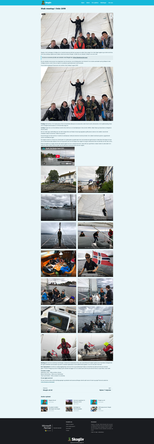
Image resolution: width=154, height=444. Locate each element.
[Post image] (44, 402)
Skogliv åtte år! (52, 400)
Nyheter (43, 14)
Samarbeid (68, 428)
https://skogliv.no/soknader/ (48, 382)
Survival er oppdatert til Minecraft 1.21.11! (79, 401)
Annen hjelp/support (70, 426)
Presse (67, 430)
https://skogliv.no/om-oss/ (80, 57)
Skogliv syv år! (101, 400)
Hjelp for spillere (70, 424)
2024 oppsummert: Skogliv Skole (104, 408)
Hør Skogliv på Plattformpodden (78, 408)
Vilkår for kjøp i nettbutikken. (97, 432)
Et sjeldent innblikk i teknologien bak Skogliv (54, 408)
